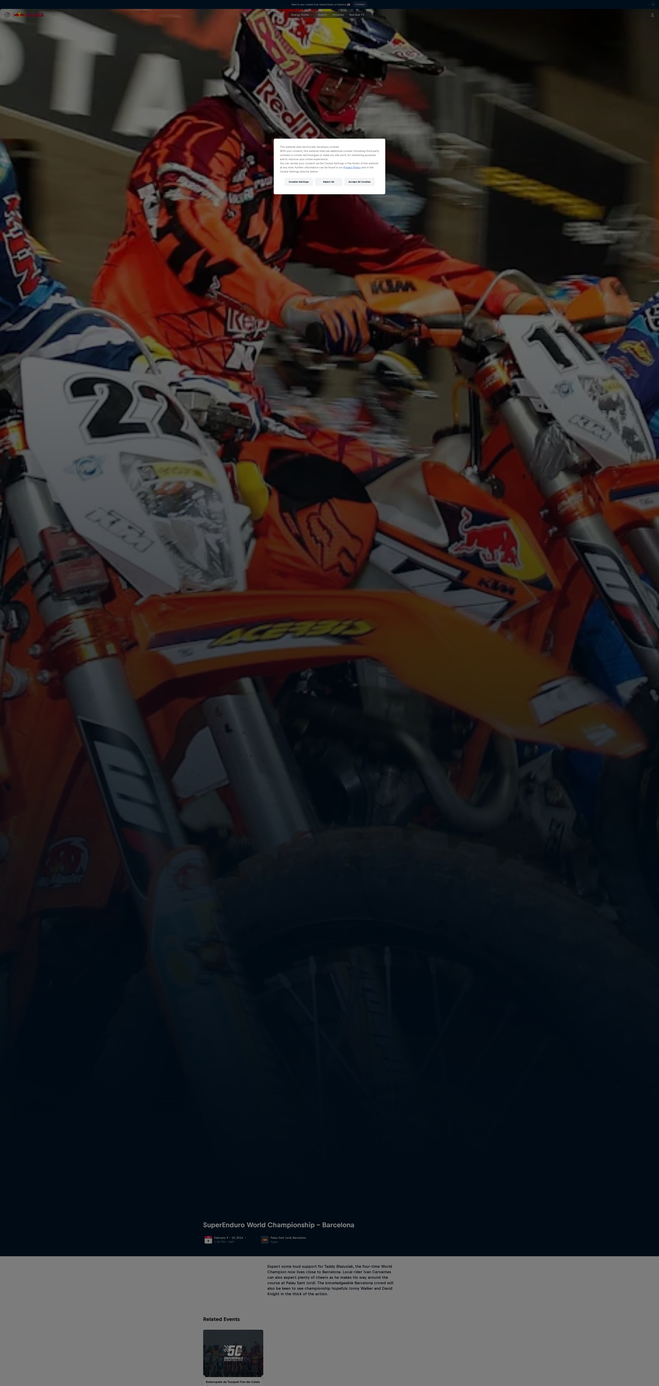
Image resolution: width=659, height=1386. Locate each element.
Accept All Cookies (360, 182)
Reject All (328, 182)
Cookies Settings (299, 182)
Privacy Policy (352, 167)
